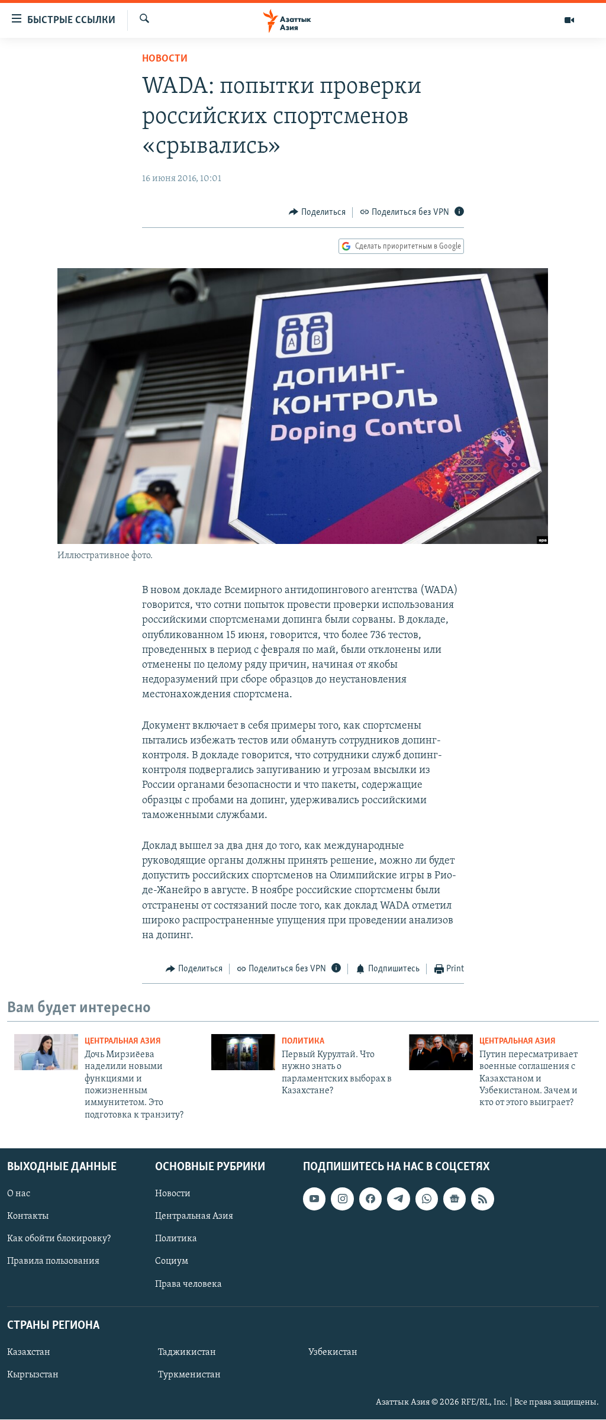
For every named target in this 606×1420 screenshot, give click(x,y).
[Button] (317, 212)
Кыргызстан (33, 1375)
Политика (303, 1041)
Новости (165, 59)
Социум (171, 1262)
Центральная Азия (123, 1041)
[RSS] (482, 1199)
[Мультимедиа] (569, 20)
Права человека (188, 1284)
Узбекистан (332, 1352)
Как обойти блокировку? (59, 1239)
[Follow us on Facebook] (370, 1199)
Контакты (28, 1217)
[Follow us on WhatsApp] (426, 1199)
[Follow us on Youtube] (314, 1199)
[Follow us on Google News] (454, 1199)
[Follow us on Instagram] (342, 1199)
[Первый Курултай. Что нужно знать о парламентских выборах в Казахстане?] (243, 1052)
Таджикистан (187, 1352)
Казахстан (28, 1352)
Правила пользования (53, 1262)
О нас (18, 1194)
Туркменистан (189, 1375)
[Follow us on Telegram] (398, 1199)
